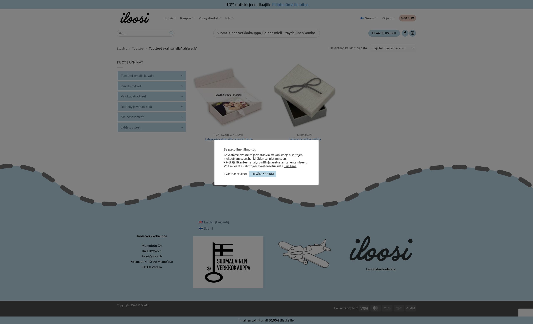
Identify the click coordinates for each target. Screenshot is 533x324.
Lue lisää (290, 166)
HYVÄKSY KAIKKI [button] (263, 174)
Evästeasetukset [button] (235, 174)
